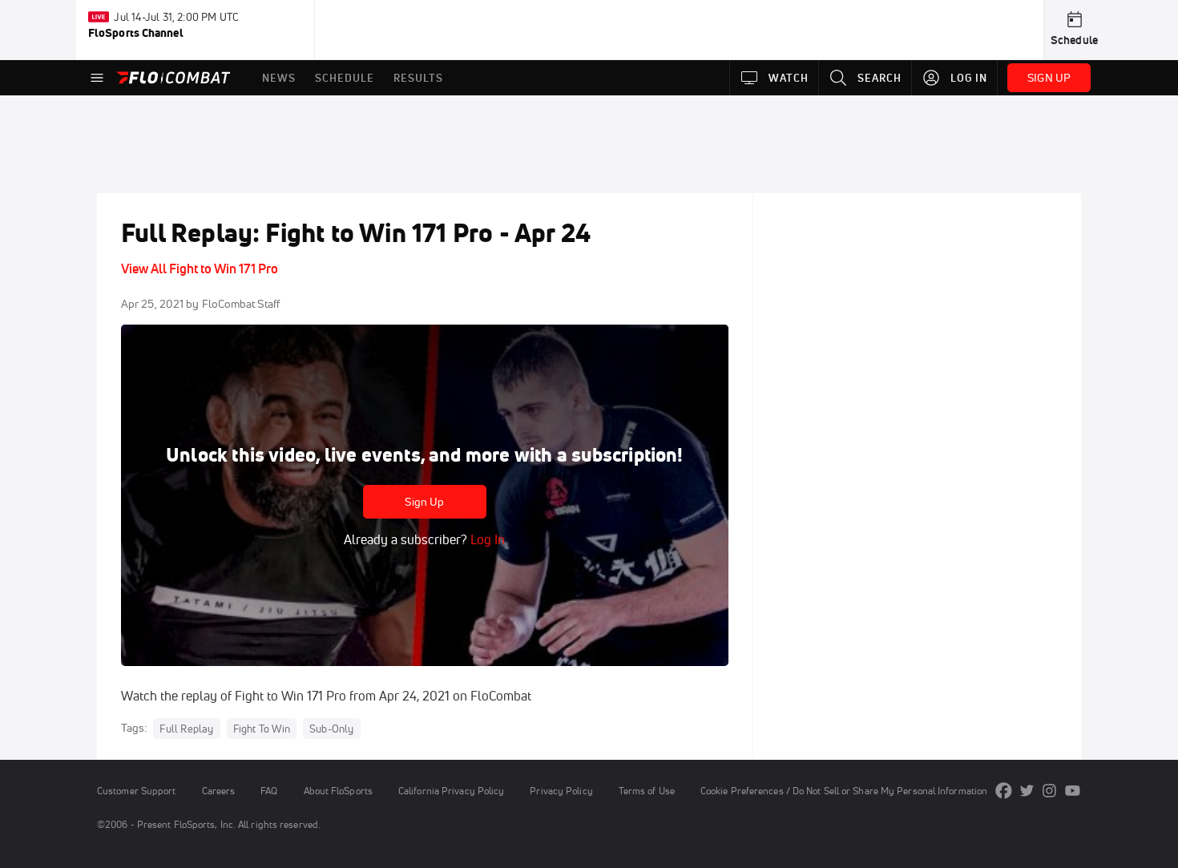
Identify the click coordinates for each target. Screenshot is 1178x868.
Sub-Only (331, 728)
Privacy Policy (561, 791)
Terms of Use (647, 791)
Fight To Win (261, 728)
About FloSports (338, 791)
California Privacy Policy (451, 791)
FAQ (268, 791)
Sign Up (424, 502)
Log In (486, 539)
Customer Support (136, 791)
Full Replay (186, 728)
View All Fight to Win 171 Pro (199, 268)
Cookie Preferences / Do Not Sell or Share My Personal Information (843, 791)
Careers (219, 791)
